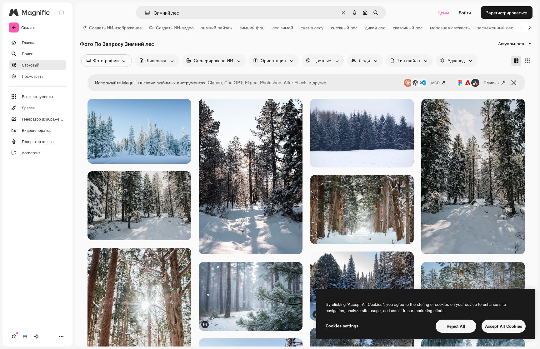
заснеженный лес (495, 27)
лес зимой (282, 27)
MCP (435, 82)
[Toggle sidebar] (61, 12)
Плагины (491, 82)
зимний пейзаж (216, 27)
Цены (443, 12)
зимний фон (252, 27)
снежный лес (344, 27)
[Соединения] (14, 337)
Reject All (456, 326)
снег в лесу (312, 27)
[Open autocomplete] (144, 12)
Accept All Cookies (503, 326)
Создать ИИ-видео (175, 27)
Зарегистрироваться (507, 12)
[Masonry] (516, 61)
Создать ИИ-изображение (115, 27)
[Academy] (25, 337)
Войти (465, 12)
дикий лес (375, 27)
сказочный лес (407, 27)
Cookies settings (342, 326)
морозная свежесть (450, 27)
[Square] (527, 61)
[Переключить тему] (36, 337)
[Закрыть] (514, 83)
